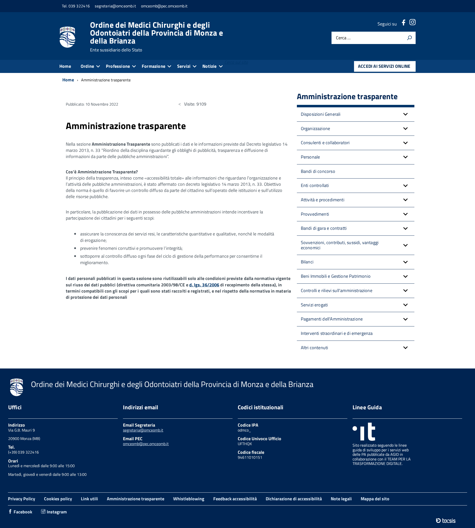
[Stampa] (409, 38)
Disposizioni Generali (321, 114)
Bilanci (307, 261)
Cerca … (343, 38)
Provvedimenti (315, 214)
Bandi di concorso (318, 171)
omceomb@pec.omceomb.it (146, 444)
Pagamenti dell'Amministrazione (332, 319)
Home (65, 66)
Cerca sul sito (236, 62)
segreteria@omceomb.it (143, 430)
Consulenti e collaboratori (325, 142)
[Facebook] (403, 24)
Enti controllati (315, 185)
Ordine (87, 66)
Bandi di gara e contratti (324, 228)
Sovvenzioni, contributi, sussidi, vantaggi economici (340, 245)
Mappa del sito (375, 498)
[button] (405, 114)
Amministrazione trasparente (135, 498)
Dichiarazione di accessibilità (294, 498)
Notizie (209, 66)
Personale (310, 157)
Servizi (183, 66)
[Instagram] (412, 24)
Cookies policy (58, 498)
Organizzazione (315, 128)
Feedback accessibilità (235, 498)
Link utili (89, 498)
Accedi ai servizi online (384, 66)
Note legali (341, 498)
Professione (118, 66)
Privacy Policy (21, 498)
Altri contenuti (314, 347)
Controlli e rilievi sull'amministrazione (336, 290)
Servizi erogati (314, 304)
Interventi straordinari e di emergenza (337, 333)
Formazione (153, 66)
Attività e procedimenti (322, 199)
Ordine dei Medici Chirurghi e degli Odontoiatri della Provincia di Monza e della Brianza (156, 36)
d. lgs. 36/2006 (204, 284)
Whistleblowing (188, 498)
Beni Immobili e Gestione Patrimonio (336, 276)
